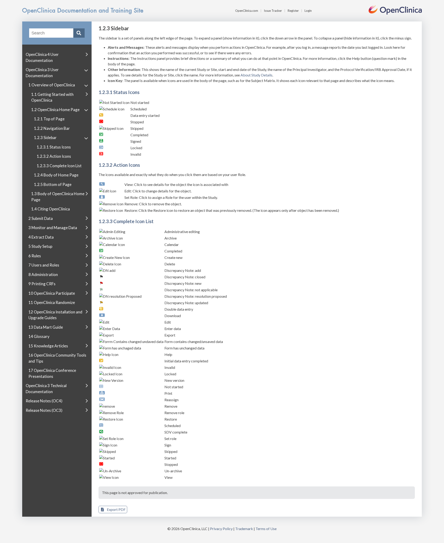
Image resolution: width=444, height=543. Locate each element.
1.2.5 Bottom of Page (52, 184)
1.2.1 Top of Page (49, 118)
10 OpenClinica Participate (51, 293)
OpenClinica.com (246, 10)
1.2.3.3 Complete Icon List (59, 165)
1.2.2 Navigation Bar (52, 128)
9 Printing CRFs (42, 283)
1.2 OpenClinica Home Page (55, 109)
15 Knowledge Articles (48, 345)
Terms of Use (266, 528)
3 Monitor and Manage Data (52, 227)
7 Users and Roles (43, 265)
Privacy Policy (221, 528)
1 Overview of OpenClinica (51, 84)
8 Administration (43, 274)
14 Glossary (38, 336)
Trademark (244, 528)
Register (293, 10)
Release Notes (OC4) (44, 400)
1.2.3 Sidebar (45, 137)
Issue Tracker (273, 10)
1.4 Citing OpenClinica (50, 208)
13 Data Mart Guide (45, 327)
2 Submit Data (40, 218)
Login (308, 10)
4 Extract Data (41, 236)
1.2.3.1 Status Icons (54, 146)
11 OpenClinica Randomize (51, 302)
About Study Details (256, 75)
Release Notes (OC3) (44, 410)
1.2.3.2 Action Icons (54, 156)
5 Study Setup (40, 246)
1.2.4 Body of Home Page (56, 175)
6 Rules (34, 255)
